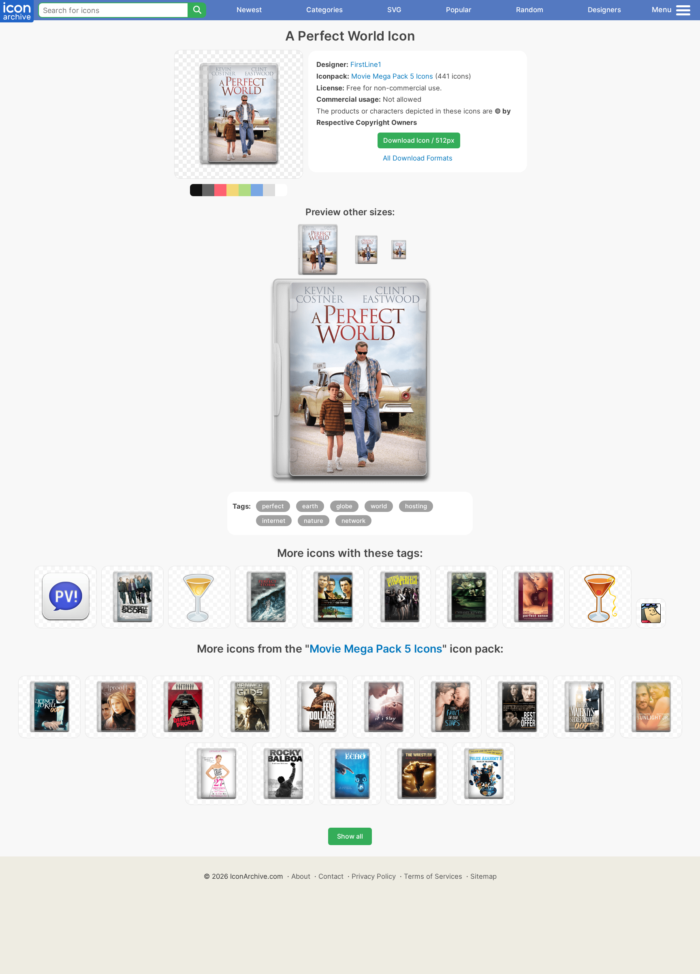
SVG (394, 10)
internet (274, 520)
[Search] (197, 10)
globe (344, 506)
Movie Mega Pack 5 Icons (392, 76)
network (353, 520)
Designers (604, 10)
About (300, 876)
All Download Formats (417, 158)
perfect (273, 506)
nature (313, 520)
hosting (416, 506)
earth (310, 506)
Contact (331, 876)
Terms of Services (433, 876)
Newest (249, 10)
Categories (324, 10)
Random (529, 10)
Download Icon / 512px (419, 140)
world (379, 506)
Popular (459, 10)
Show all (350, 836)
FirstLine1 (365, 64)
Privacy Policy (374, 876)
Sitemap (483, 876)
